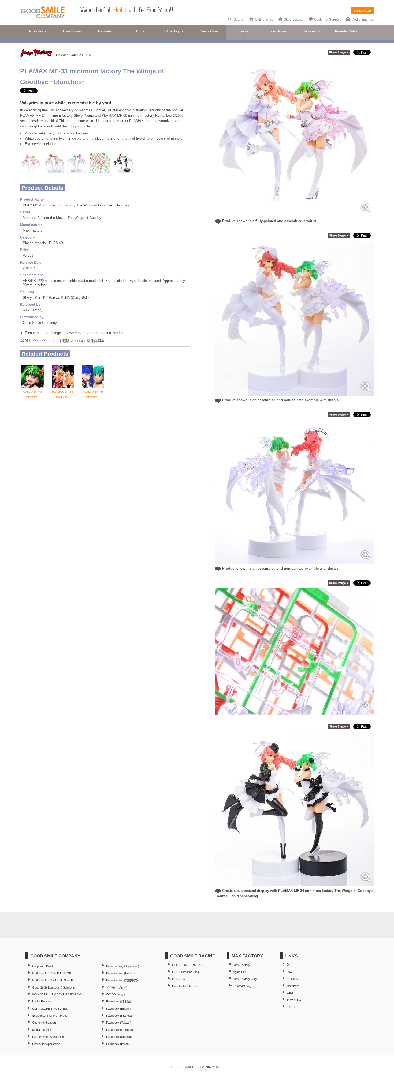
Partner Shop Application (48, 1036)
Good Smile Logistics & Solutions (53, 987)
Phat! (290, 971)
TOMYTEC (294, 999)
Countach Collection (185, 986)
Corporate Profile (43, 966)
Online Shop (264, 19)
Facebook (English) (119, 1008)
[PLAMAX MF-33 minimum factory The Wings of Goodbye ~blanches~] (294, 712)
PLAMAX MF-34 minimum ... (93, 394)
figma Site (239, 972)
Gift (289, 964)
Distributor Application (46, 1044)
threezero (293, 985)
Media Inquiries (362, 19)
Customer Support (327, 19)
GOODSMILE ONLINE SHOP (51, 973)
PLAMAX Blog (242, 986)
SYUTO (292, 1007)
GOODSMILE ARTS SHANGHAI (53, 980)
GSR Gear (179, 979)
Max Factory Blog (245, 979)
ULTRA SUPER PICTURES (50, 1008)
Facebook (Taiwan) (118, 1022)
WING (291, 992)
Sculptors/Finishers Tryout (49, 1015)
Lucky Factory (41, 1001)
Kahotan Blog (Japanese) (122, 966)
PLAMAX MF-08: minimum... (32, 394)
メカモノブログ (116, 987)
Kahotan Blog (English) (121, 973)
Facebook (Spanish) (119, 1036)
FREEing (292, 978)
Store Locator (293, 19)
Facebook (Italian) (118, 1044)
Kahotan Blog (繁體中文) (122, 980)
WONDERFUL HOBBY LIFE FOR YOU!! (58, 994)
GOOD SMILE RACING (187, 965)
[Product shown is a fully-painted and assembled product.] (294, 214)
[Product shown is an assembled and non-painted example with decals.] (294, 393)
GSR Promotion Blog (185, 972)
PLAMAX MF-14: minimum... (63, 394)
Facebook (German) (119, 1029)
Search (239, 19)
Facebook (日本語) (118, 1001)
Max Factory (32, 230)
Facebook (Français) (120, 1015)
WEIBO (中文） (116, 994)
